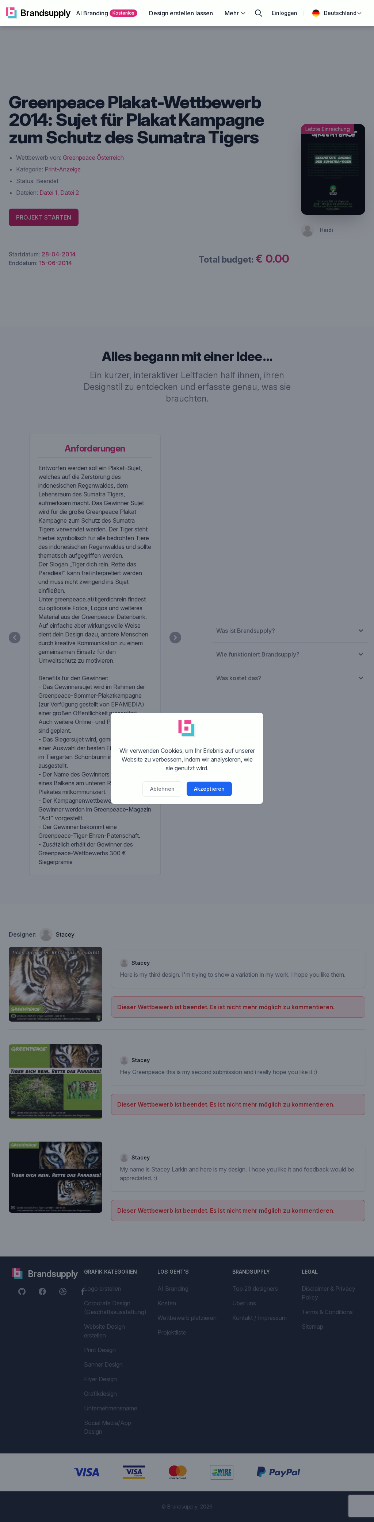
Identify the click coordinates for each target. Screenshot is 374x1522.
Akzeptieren (209, 789)
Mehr (232, 13)
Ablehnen (162, 789)
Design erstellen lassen (181, 13)
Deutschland (340, 13)
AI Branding (105, 13)
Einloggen (284, 13)
